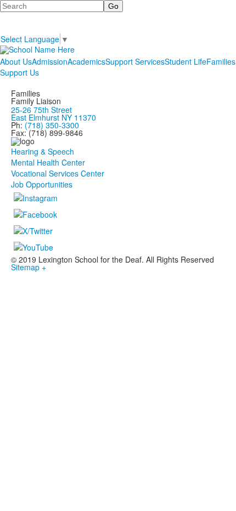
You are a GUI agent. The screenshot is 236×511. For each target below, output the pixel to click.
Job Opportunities (41, 184)
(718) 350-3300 (52, 125)
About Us (16, 61)
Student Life (185, 61)
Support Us (19, 72)
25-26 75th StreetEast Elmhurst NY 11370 (53, 113)
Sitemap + (28, 267)
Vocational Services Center (57, 173)
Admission (50, 61)
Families (220, 61)
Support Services (135, 61)
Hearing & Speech (42, 151)
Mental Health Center (48, 162)
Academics (86, 61)
